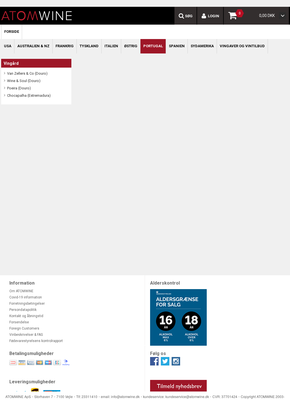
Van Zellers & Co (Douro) (27, 73)
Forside (11, 31)
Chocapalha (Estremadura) (29, 95)
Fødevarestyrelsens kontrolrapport (36, 341)
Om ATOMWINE (21, 291)
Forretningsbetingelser (27, 304)
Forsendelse (19, 322)
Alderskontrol (165, 283)
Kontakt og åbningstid (26, 316)
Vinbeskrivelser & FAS (26, 335)
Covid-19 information (25, 297)
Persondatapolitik (23, 310)
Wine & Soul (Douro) (23, 81)
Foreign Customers (24, 328)
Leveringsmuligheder (32, 381)
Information (22, 283)
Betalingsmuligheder (31, 353)
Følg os (158, 353)
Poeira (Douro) (19, 88)
